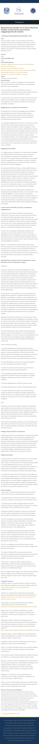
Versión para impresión (8, 713)
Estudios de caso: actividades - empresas (12, 68)
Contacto (28, 740)
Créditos (10, 740)
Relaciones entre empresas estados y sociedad (14, 74)
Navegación (19, 22)
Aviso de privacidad (19, 740)
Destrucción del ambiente (8, 66)
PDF (18, 713)
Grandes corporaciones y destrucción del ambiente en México (18, 70)
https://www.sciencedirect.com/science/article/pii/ (15, 587)
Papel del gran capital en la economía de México (14, 72)
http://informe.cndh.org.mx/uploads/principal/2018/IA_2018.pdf (19, 607)
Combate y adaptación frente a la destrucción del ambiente (17, 64)
